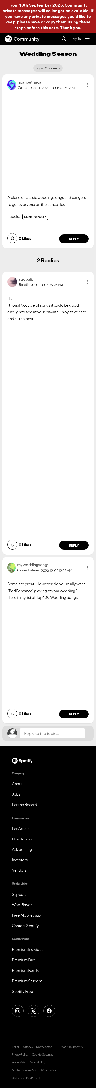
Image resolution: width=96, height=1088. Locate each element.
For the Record (24, 804)
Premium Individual (28, 949)
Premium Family (25, 970)
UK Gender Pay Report (26, 1078)
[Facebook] (49, 1011)
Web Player (22, 904)
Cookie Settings (42, 1055)
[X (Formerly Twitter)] (33, 1011)
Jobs (16, 794)
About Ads (18, 1062)
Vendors (19, 870)
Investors (20, 860)
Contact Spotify (25, 925)
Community (27, 38)
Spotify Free (22, 991)
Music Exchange (35, 217)
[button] (87, 85)
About (17, 783)
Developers (22, 839)
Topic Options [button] (46, 68)
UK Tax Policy (48, 1070)
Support (19, 894)
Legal (15, 1047)
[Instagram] (18, 1011)
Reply (74, 238)
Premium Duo (23, 960)
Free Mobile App (26, 915)
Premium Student (27, 981)
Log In (76, 39)
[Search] (64, 39)
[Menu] (87, 39)
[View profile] (11, 84)
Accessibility (37, 1062)
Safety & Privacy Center (37, 1047)
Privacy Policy (20, 1055)
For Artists (21, 828)
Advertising (22, 849)
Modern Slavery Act (24, 1070)
